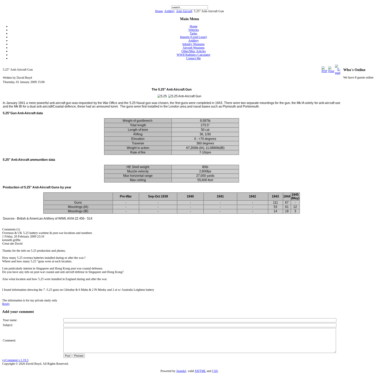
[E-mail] (337, 73)
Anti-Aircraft (184, 11)
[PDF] (324, 71)
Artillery (169, 11)
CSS (215, 371)
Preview (78, 355)
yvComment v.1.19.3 (15, 360)
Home (159, 11)
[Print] (331, 71)
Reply (6, 304)
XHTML (200, 371)
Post (67, 355)
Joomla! (181, 371)
